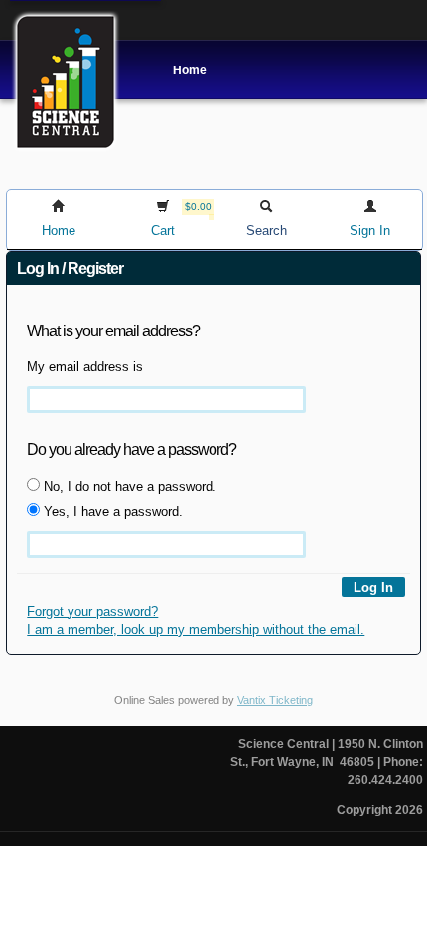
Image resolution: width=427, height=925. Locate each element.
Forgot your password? (92, 611)
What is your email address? (113, 331)
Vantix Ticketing (275, 700)
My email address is (85, 366)
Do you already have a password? (131, 449)
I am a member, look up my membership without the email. (195, 629)
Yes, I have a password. (111, 511)
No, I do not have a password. (128, 486)
